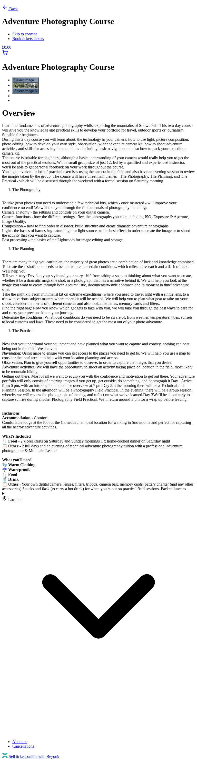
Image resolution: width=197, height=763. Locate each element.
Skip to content (24, 34)
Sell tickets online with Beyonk (34, 756)
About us (19, 741)
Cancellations (23, 746)
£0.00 (6, 47)
